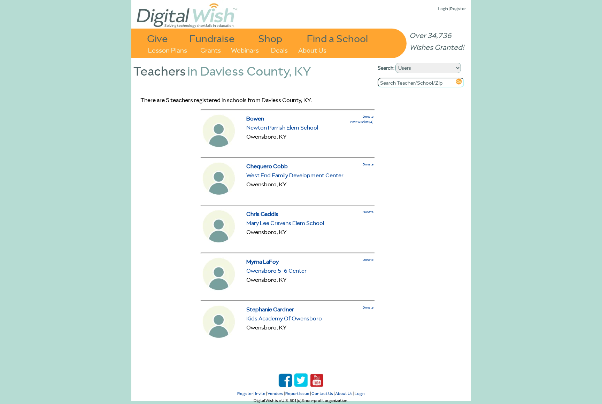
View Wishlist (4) (361, 121)
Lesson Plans (167, 50)
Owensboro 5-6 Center (276, 270)
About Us (312, 50)
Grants (210, 50)
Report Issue (297, 393)
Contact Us (322, 393)
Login (443, 8)
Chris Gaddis (262, 214)
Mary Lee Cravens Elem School (285, 223)
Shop (270, 38)
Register (458, 8)
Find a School (337, 38)
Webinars (245, 50)
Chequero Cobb (267, 166)
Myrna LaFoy (262, 261)
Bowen (255, 118)
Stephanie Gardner (270, 309)
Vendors (275, 393)
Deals (279, 50)
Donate (368, 116)
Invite (260, 393)
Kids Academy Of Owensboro (284, 318)
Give (157, 38)
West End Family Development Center (295, 175)
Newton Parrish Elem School (282, 127)
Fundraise (212, 38)
